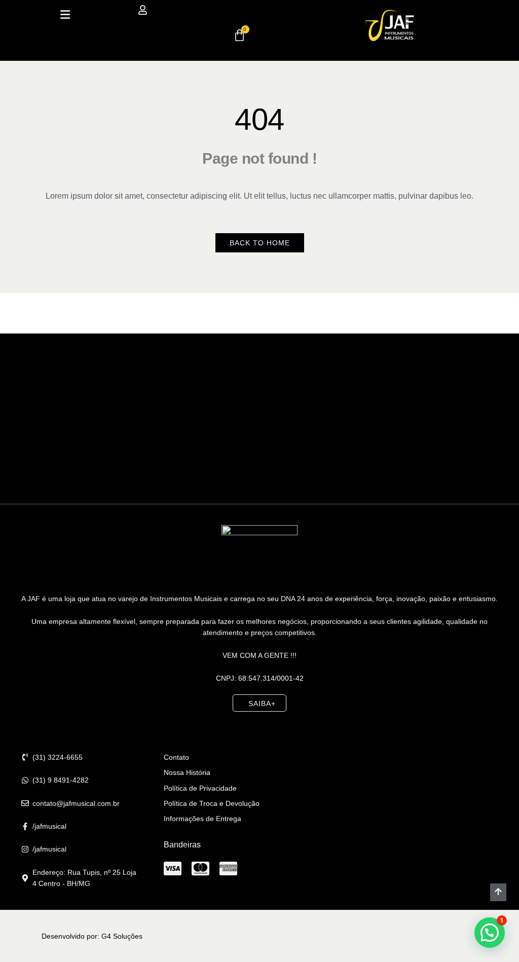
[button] (65, 14)
